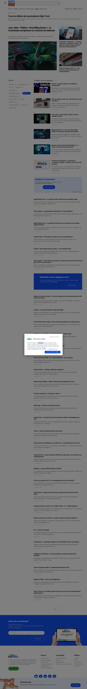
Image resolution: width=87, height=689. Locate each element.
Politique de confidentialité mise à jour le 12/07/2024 (36, 348)
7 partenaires (40, 342)
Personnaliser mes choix (52, 348)
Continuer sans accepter (53, 336)
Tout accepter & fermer (52, 352)
